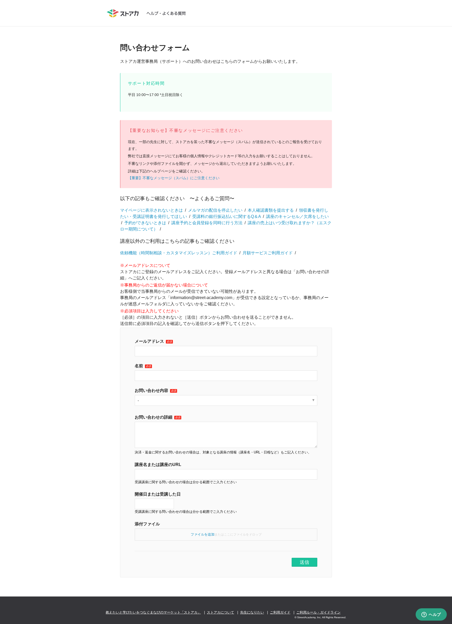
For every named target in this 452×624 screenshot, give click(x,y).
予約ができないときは (145, 223)
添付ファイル (147, 524)
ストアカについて (220, 612)
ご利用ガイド (280, 612)
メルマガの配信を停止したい (215, 210)
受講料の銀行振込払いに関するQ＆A (226, 216)
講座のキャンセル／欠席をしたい (297, 216)
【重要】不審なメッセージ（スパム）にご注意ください (173, 178)
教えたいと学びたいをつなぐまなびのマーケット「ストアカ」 (153, 612)
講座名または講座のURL (158, 464)
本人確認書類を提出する (271, 210)
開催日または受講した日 (158, 494)
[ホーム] (149, 13)
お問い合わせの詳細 (153, 417)
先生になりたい (252, 612)
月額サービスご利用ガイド (267, 253)
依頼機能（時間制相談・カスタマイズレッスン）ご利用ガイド (178, 253)
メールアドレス (149, 341)
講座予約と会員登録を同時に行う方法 (206, 223)
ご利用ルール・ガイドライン (318, 612)
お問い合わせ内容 (151, 390)
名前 (139, 366)
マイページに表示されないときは (151, 210)
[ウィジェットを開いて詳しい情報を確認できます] (431, 614)
